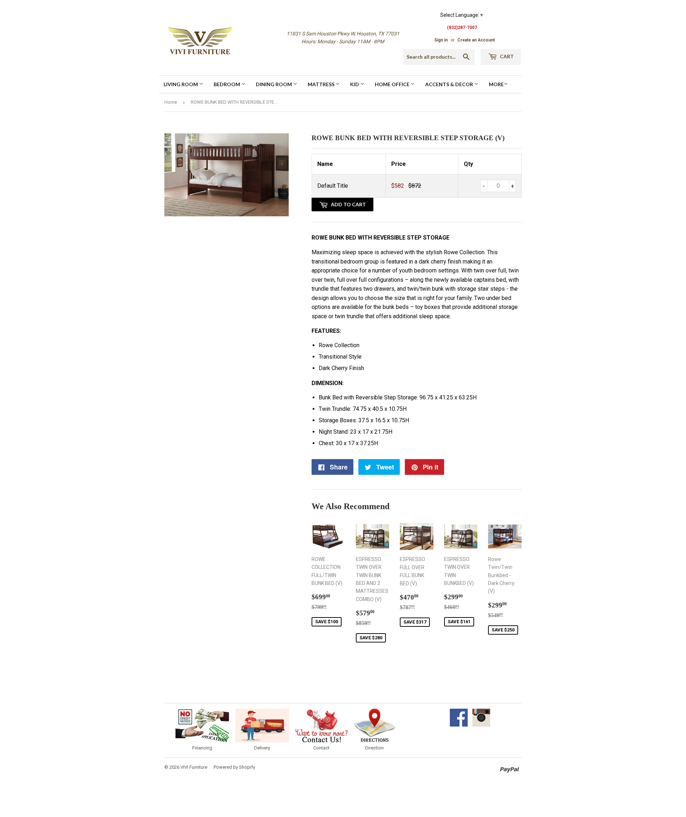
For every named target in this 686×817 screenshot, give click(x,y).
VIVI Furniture (193, 767)
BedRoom (227, 84)
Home (170, 102)
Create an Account (476, 40)
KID (355, 84)
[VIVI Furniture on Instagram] (481, 725)
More (496, 84)
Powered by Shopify (234, 767)
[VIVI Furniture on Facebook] (459, 725)
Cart (506, 56)
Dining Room (274, 84)
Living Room (181, 84)
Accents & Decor (449, 84)
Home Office (393, 84)
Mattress (321, 84)
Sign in (441, 40)
